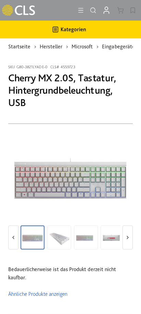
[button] (13, 237)
